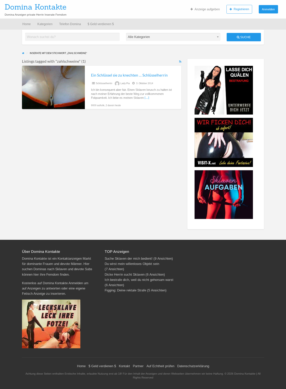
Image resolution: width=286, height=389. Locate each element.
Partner (138, 366)
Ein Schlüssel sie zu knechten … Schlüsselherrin (129, 75)
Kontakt (124, 366)
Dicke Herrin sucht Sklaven (125, 274)
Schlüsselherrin (104, 83)
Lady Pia (125, 83)
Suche (245, 37)
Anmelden (268, 9)
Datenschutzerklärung (193, 366)
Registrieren (241, 9)
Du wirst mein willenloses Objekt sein (132, 264)
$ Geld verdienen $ (101, 24)
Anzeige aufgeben (207, 9)
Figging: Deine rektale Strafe (125, 290)
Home (26, 24)
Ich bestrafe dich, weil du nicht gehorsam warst (139, 280)
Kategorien (45, 24)
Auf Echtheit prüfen (160, 366)
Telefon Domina (70, 24)
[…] (147, 97)
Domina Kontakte (35, 6)
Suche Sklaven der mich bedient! (129, 258)
